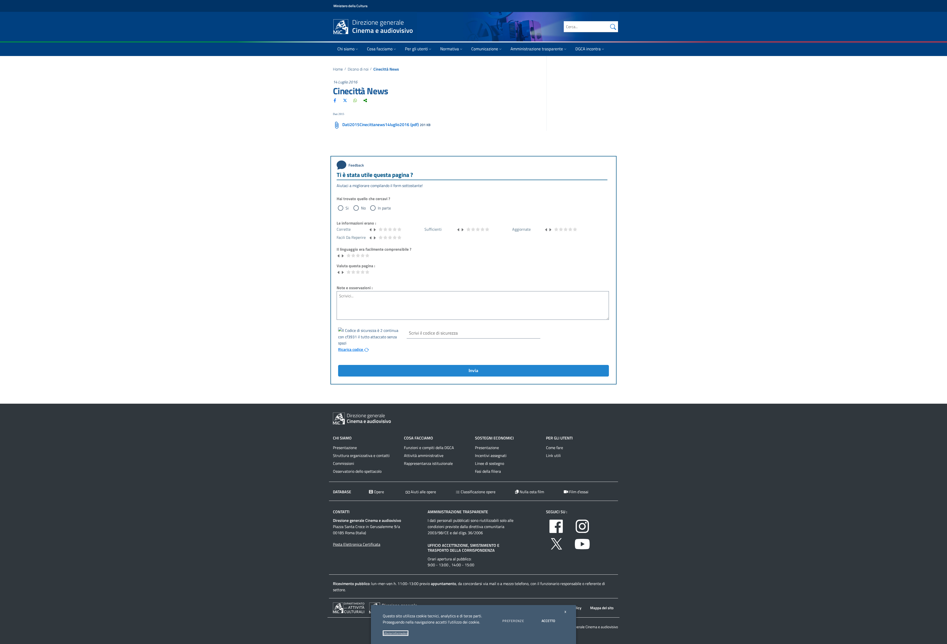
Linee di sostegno (489, 463)
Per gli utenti (416, 49)
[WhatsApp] (355, 100)
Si (347, 208)
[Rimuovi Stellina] (371, 229)
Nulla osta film (531, 492)
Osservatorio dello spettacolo (357, 471)
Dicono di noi (358, 69)
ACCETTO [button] (548, 620)
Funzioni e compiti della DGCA (429, 448)
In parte (384, 208)
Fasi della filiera (488, 471)
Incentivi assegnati (491, 455)
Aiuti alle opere (423, 492)
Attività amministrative (423, 455)
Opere (378, 492)
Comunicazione (484, 49)
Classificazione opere (477, 492)
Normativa (449, 49)
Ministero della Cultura (350, 5)
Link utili (553, 455)
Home (338, 69)
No (363, 208)
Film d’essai (578, 492)
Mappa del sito (602, 608)
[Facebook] (335, 100)
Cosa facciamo (380, 49)
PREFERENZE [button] (513, 620)
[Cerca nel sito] (613, 26)
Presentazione (345, 448)
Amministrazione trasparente (536, 49)
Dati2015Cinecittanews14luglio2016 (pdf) (380, 124)
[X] (345, 100)
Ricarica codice (351, 349)
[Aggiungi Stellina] (375, 229)
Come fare (554, 448)
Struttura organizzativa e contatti (361, 455)
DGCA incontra (588, 49)
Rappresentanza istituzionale (428, 463)
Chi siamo (346, 49)
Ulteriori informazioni (395, 633)
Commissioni (343, 463)
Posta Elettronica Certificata (356, 544)
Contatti (341, 512)
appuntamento (443, 584)
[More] (365, 100)
